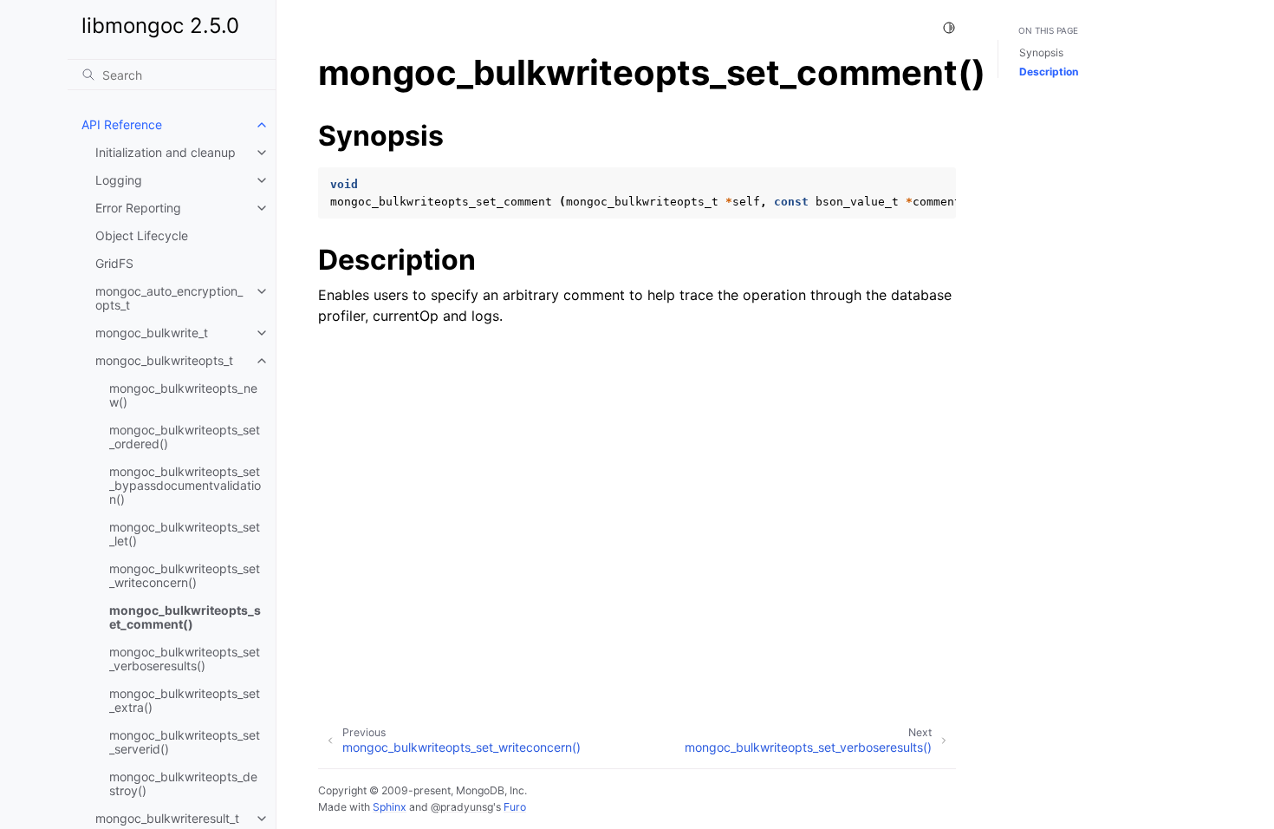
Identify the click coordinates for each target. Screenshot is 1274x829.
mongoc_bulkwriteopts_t (164, 360)
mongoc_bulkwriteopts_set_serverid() (184, 742)
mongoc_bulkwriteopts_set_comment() (185, 617)
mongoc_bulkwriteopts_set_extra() (184, 700)
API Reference (121, 124)
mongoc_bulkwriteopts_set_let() (184, 533)
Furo (515, 806)
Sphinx (389, 806)
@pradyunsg (462, 806)
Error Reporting (138, 207)
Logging (118, 180)
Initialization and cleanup (165, 152)
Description (1048, 71)
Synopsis (1041, 52)
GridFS (114, 263)
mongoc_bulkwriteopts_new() (183, 395)
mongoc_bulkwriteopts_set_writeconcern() (184, 575)
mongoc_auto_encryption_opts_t (169, 298)
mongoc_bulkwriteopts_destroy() (183, 783)
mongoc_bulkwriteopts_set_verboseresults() (184, 658)
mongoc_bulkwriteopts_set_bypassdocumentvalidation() (185, 485)
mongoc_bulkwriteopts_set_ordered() (184, 436)
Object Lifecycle (141, 235)
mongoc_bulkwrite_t (151, 332)
